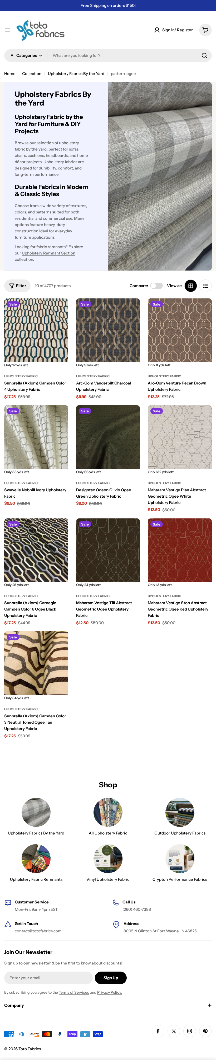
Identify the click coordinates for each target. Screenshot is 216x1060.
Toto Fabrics (30, 1048)
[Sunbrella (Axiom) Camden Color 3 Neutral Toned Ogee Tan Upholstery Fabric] (36, 663)
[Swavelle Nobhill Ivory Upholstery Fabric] (36, 437)
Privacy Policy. (109, 992)
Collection (31, 73)
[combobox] (108, 55)
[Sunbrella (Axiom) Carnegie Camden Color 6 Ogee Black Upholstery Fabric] (36, 550)
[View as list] (205, 285)
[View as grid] (190, 285)
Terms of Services (74, 992)
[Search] (204, 55)
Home (10, 73)
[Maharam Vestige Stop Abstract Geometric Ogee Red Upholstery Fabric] (180, 550)
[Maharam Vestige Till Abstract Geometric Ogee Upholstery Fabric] (108, 550)
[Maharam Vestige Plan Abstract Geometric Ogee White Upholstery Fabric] (180, 437)
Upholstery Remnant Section (48, 253)
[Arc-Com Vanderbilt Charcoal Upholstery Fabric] (108, 330)
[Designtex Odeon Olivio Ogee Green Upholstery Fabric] (108, 437)
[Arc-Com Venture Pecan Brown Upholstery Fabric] (180, 330)
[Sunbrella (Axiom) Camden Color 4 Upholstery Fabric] (36, 330)
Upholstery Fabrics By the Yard (76, 73)
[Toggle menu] (7, 30)
